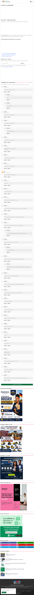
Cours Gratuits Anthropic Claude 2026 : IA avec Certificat (14, 559)
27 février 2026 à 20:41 (6, 256)
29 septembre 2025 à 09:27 (7, 172)
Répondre (5, 125)
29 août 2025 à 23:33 (6, 146)
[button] (31, 1)
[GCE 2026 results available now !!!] (3, 555)
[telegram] (19, 581)
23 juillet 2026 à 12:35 (6, 375)
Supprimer (8, 99)
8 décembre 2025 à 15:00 (7, 206)
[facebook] (14, 581)
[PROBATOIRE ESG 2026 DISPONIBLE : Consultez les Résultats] (3, 569)
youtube (26, 544)
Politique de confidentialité (20, 590)
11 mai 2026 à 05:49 (6, 332)
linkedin (26, 547)
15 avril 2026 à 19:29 (6, 307)
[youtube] (17, 581)
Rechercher (22, 63)
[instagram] (18, 581)
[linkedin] (15, 581)
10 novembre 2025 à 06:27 (7, 189)
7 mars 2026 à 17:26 (9, 264)
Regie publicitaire (28, 590)
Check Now (7, 590)
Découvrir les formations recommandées (8, 54)
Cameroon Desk (17, 593)
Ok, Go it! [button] (4, 592)
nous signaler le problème (8, 66)
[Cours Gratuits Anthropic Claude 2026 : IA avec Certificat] (3, 560)
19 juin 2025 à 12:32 (6, 87)
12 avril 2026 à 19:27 (6, 290)
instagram (9, 544)
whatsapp (26, 542)
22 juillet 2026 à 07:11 (6, 367)
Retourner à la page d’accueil (7, 56)
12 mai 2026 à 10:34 (6, 341)
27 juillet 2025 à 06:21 (6, 112)
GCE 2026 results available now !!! (10, 554)
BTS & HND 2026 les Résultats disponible (11, 573)
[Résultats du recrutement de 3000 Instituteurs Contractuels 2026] (3, 565)
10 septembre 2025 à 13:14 (10, 95)
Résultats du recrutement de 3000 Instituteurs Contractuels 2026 (15, 563)
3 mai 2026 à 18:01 (9, 103)
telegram (9, 547)
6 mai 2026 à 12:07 (6, 324)
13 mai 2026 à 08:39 (6, 349)
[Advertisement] (17, 13)
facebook (9, 542)
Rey (4, 171)
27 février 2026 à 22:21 (6, 273)
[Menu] (1, 2)
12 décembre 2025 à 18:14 (7, 214)
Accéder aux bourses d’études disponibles (9, 53)
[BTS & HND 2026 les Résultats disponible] (3, 574)
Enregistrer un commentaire (17, 384)
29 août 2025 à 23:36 (6, 155)
